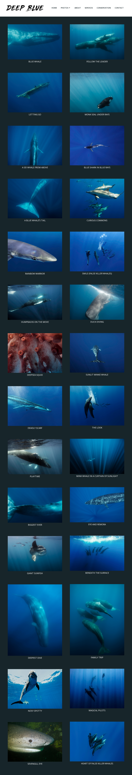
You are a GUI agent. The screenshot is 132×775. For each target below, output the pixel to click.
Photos (64, 8)
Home (54, 8)
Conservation (104, 8)
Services (89, 8)
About (78, 8)
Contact (119, 8)
